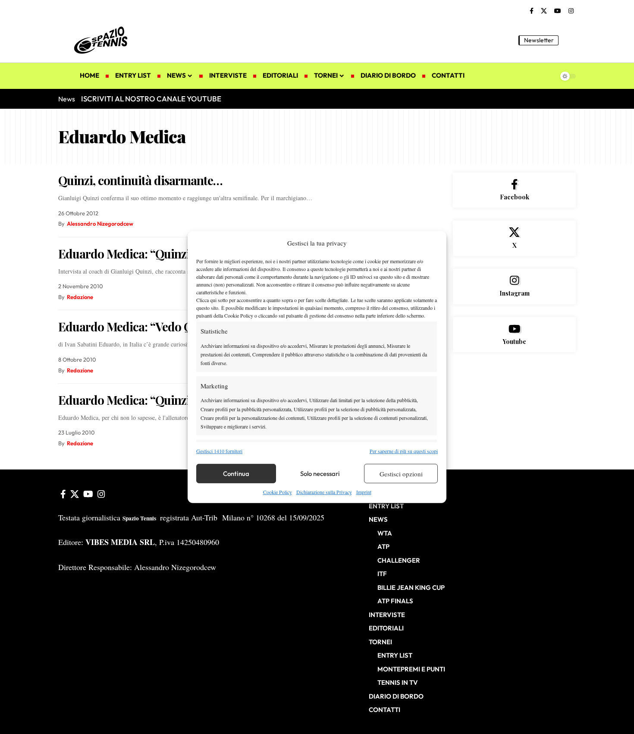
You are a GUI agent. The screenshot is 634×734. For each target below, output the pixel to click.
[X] (544, 11)
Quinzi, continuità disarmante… (140, 180)
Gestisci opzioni (401, 473)
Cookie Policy (277, 491)
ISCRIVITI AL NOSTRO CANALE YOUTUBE (151, 98)
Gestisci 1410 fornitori (219, 450)
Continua (236, 473)
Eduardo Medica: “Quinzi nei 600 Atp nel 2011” (179, 253)
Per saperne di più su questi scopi (404, 450)
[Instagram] (571, 11)
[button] (569, 40)
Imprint (363, 491)
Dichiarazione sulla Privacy (324, 491)
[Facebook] (531, 11)
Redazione (80, 296)
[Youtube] (514, 335)
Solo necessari (320, 473)
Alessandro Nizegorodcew (100, 223)
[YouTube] (557, 11)
